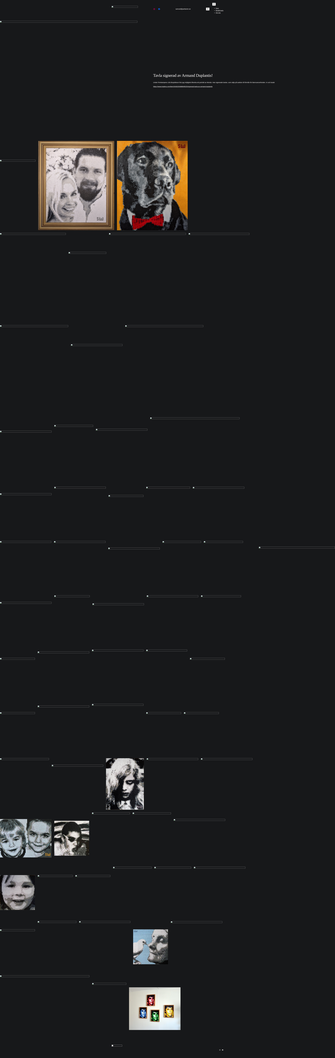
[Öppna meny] (207, 9)
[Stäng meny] (214, 4)
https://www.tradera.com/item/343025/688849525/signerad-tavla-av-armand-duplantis (183, 86)
